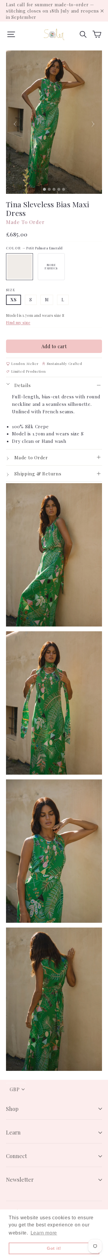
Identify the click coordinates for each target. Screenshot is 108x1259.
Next (93, 122)
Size (10, 290)
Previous (15, 122)
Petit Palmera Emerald (19, 266)
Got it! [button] (54, 1248)
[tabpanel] (54, 122)
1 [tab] (45, 189)
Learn (13, 1132)
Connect (16, 1156)
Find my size (18, 322)
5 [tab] (64, 189)
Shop (12, 1108)
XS (13, 300)
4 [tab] (59, 189)
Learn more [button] (44, 1232)
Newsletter (20, 1179)
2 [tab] (50, 189)
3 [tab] (54, 189)
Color (34, 248)
